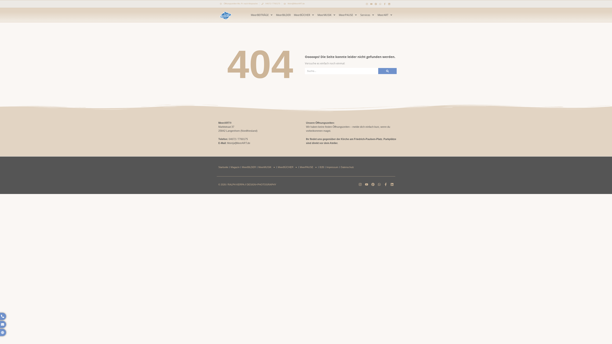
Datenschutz (347, 167)
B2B (322, 167)
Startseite (223, 167)
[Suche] (387, 71)
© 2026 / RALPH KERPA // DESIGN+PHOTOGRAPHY (247, 184)
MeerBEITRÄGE (260, 15)
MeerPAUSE (346, 15)
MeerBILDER (283, 15)
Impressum (332, 167)
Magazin (235, 167)
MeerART (383, 15)
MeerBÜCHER (302, 15)
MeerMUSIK (324, 15)
